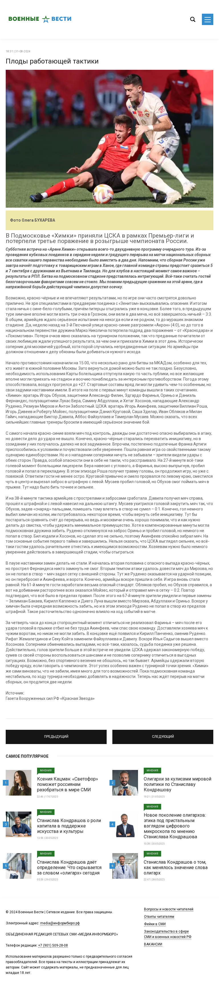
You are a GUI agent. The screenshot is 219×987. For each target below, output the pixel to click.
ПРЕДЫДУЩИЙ (56, 734)
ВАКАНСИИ (153, 944)
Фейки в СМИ (155, 924)
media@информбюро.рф (60, 923)
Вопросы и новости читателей (168, 909)
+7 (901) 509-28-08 (53, 945)
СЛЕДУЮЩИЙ (163, 734)
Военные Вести (40, 19)
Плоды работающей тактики (52, 61)
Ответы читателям (159, 917)
